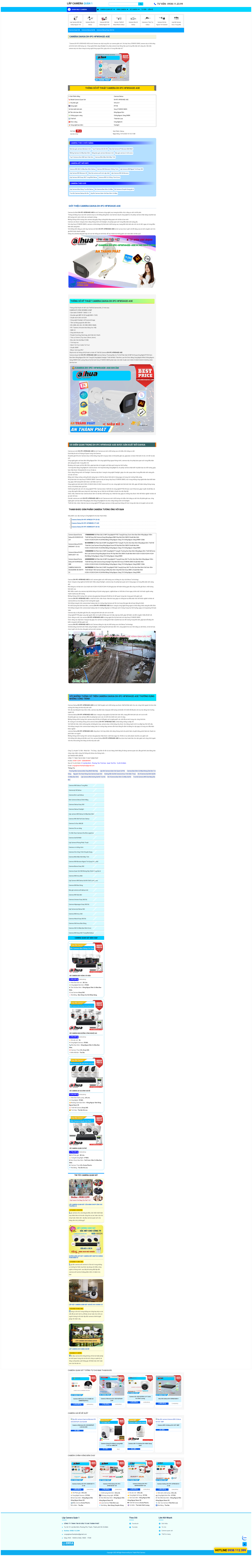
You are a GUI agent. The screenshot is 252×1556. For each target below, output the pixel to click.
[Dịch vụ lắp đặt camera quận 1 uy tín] (98, 9)
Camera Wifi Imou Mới (75, 876)
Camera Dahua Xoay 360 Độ (105, 30)
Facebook (135, 1523)
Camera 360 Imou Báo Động (77, 923)
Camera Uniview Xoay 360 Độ (78, 899)
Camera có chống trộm (76, 847)
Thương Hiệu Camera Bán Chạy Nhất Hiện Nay (83, 771)
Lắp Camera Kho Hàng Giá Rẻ (79, 1349)
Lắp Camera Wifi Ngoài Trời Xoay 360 (131, 169)
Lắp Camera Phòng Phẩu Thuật (78, 842)
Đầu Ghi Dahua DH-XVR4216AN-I (168, 1398)
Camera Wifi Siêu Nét (75, 895)
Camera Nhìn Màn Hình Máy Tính (105, 157)
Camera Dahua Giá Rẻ (88, 30)
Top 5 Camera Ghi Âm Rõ (100, 149)
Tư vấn (143, 9)
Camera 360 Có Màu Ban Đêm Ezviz (80, 928)
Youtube (135, 1527)
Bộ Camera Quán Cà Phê (78, 1148)
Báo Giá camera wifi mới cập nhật (99, 173)
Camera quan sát (106, 9)
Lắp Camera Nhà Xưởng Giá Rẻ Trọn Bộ (93, 777)
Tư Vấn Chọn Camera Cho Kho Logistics (81, 833)
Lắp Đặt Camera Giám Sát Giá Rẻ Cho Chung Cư (86, 1304)
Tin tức (164, 1527)
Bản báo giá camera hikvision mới (80, 149)
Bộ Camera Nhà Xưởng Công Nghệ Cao (83, 1033)
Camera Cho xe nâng (75, 828)
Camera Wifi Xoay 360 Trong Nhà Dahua (81, 933)
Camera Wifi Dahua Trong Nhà (78, 785)
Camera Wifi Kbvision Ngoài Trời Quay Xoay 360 (83, 861)
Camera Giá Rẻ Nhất (75, 838)
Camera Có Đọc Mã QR (76, 823)
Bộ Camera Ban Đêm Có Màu (104, 189)
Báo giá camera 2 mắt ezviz (124, 153)
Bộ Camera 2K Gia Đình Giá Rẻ (80, 1091)
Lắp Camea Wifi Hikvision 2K (78, 173)
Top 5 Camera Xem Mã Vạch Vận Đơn (81, 157)
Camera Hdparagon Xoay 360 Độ (79, 904)
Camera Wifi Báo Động (76, 885)
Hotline (230, 1550)
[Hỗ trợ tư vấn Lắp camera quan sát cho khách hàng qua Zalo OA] (244, 1537)
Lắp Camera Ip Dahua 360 (77, 909)
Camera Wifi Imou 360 (75, 914)
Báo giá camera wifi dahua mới (78, 890)
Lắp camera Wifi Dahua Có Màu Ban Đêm (81, 814)
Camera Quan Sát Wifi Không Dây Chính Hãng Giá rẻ (85, 871)
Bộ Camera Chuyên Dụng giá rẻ (124, 189)
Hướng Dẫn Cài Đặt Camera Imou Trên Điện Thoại (120, 774)
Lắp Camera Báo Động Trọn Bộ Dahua (81, 189)
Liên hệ (150, 9)
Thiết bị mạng (166, 1534)
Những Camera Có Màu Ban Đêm (80, 153)
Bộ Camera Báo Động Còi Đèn (80, 975)
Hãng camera (121, 9)
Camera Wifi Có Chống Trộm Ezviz (109, 177)
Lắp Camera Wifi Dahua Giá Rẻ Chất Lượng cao (83, 880)
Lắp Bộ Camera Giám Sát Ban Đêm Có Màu (104, 193)
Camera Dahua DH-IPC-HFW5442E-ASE (89, 36)
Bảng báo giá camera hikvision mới (103, 153)
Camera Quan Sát (74, 30)
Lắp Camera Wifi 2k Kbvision (120, 173)
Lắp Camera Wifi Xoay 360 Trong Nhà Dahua (83, 177)
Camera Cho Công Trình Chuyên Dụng (80, 852)
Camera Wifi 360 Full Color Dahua (79, 819)
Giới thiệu (165, 1523)
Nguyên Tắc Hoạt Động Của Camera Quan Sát (87, 774)
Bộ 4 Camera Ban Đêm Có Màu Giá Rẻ (119, 777)
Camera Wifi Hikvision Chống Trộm (107, 169)
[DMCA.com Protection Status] (68, 1544)
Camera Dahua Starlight (76, 809)
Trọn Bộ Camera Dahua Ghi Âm (79, 193)
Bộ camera (134, 9)
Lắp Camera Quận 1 (70, 1518)
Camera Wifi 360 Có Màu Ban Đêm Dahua (82, 169)
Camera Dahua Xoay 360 (76, 804)
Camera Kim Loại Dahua (76, 795)
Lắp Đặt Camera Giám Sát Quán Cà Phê (112, 771)
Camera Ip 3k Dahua (75, 790)
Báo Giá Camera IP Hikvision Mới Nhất (121, 149)
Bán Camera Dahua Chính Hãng (78, 800)
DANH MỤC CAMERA (79, 9)
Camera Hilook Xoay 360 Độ (77, 918)
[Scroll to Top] (245, 1544)
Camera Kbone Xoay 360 (76, 866)
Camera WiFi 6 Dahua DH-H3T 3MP (168, 1425)
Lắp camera (80, 3)
